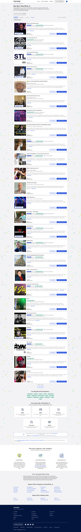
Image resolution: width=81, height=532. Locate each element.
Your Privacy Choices (38, 527)
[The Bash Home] (17, 1)
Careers (15, 517)
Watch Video (19, 33)
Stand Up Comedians (45, 491)
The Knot (51, 513)
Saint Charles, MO (44, 499)
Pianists (52, 397)
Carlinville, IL (16, 499)
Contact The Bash (18, 524)
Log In (38, 1)
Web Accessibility (29, 527)
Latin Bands (41, 397)
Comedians (16, 490)
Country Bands (34, 395)
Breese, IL (56, 498)
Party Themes (34, 513)
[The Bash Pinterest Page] (30, 524)
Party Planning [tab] (44, 1)
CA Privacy (45, 527)
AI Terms (50, 527)
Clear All (32, 17)
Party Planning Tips (35, 517)
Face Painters (57, 487)
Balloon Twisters (57, 490)
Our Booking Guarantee (18, 515)
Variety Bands (51, 395)
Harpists (46, 395)
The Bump (51, 515)
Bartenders (16, 488)
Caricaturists (16, 487)
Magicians (16, 491)
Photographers (30, 487)
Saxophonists (29, 397)
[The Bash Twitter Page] (33, 524)
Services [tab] (51, 1)
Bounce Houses (57, 488)
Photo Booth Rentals (58, 491)
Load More (40, 386)
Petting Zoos (43, 487)
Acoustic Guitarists (41, 395)
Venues (33, 518)
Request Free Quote (62, 33)
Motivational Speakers (31, 488)
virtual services (54, 433)
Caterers (42, 488)
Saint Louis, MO (57, 499)
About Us (15, 513)
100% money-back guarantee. (40, 465)
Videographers (43, 490)
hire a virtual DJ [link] (35, 435)
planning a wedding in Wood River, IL (23, 440)
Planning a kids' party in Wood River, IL (37, 440)
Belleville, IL (43, 498)
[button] (17, 20)
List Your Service (59, 1)
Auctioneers (29, 491)
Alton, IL (15, 498)
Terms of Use (22, 527)
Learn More (32, 30)
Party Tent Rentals (30, 490)
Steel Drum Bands (35, 397)
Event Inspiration (34, 515)
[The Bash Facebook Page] (28, 524)
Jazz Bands (28, 395)
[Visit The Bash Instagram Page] (25, 524)
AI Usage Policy (56, 527)
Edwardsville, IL (30, 499)
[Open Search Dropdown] (67, 1)
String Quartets (47, 397)
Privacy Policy (16, 527)
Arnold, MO (29, 498)
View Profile (52, 33)
